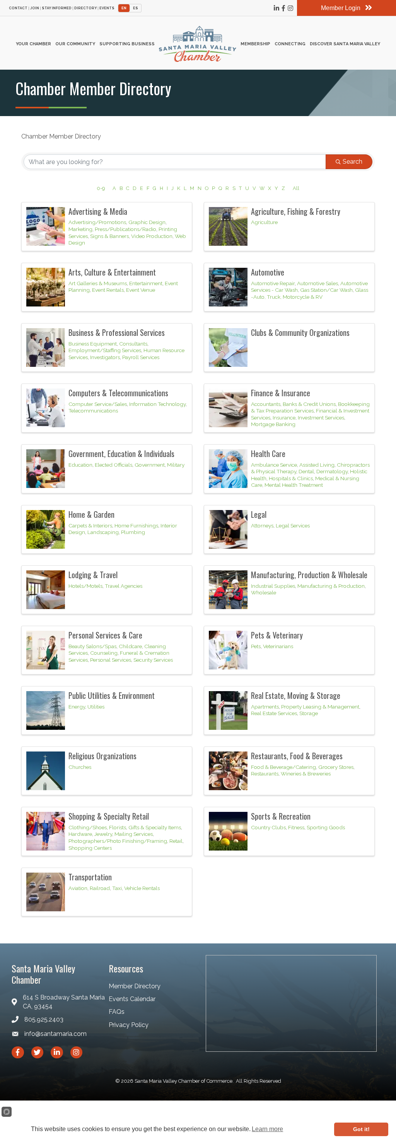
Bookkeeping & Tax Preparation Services (310, 407)
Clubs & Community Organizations (300, 332)
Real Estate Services (274, 713)
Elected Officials (113, 465)
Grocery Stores (335, 767)
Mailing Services (133, 834)
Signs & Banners (109, 236)
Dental (306, 471)
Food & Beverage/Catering (283, 767)
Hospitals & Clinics (291, 478)
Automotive (267, 272)
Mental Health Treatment (294, 485)
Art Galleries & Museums (97, 283)
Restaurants (264, 773)
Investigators (105, 357)
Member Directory (134, 986)
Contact (18, 8)
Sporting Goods (326, 827)
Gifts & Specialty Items (154, 827)
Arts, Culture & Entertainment (112, 272)
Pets (256, 646)
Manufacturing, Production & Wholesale (309, 574)
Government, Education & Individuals (121, 453)
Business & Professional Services (116, 332)
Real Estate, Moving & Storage (295, 695)
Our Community (75, 44)
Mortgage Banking (273, 424)
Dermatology (332, 471)
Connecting (290, 44)
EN (123, 8)
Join (34, 8)
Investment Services (321, 417)
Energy (76, 707)
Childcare (130, 646)
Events (106, 8)
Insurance (284, 417)
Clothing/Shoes (87, 827)
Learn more (267, 1129)
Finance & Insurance (280, 393)
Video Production (151, 236)
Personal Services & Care (105, 635)
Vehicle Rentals (142, 888)
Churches (79, 767)
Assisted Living (317, 465)
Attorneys (262, 525)
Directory (85, 8)
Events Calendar (132, 999)
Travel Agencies (123, 586)
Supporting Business (127, 44)
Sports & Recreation (281, 816)
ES (135, 8)
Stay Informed (57, 8)
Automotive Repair (273, 283)
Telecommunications (93, 410)
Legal (258, 514)
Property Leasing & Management (320, 707)
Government (150, 465)
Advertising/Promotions (97, 222)
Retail (176, 841)
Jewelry (103, 834)
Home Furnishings (136, 525)
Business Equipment (92, 344)
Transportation (90, 877)
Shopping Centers (90, 848)
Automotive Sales (317, 283)
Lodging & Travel (93, 574)
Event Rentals (108, 290)
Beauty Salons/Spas (92, 646)
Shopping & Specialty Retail (108, 816)
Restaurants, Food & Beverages (297, 756)
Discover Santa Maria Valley (345, 44)
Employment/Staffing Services (104, 350)
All (296, 188)
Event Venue (140, 290)
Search (352, 161)
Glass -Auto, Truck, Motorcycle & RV (309, 293)
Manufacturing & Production (331, 586)
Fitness (296, 827)
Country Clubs (268, 827)
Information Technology (157, 404)
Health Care (268, 453)
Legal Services (293, 525)
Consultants (133, 344)
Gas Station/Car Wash (326, 290)
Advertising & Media (97, 211)
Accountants (265, 404)
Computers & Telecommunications (118, 393)
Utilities (95, 707)
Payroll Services (140, 357)
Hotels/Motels (85, 586)
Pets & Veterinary (277, 635)
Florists (117, 827)
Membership (255, 44)
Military (175, 465)
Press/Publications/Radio (125, 229)
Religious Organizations (102, 756)
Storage (308, 713)
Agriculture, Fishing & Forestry (295, 211)
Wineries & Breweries (306, 773)
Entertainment (145, 283)
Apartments (265, 707)
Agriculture (264, 222)
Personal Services (110, 660)
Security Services (153, 660)
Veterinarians (278, 646)
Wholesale (263, 592)
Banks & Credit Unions (309, 404)
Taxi (117, 888)
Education (80, 465)
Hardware (80, 834)
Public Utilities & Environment (111, 695)
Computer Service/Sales (97, 404)
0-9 (101, 188)
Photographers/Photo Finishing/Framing (117, 841)
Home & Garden (91, 514)
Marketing (80, 229)
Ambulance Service (274, 465)
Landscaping (103, 532)
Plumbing (133, 532)
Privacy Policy (128, 1025)
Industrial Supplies (273, 586)
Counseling (104, 653)
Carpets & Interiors (90, 525)
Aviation (77, 888)
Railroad (100, 888)
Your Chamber (33, 44)
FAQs (117, 1011)
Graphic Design (147, 222)
